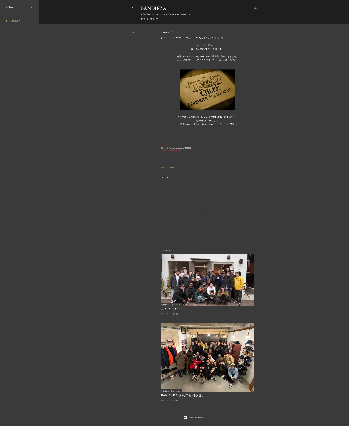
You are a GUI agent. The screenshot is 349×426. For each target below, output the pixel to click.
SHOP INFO (152, 19)
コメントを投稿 (172, 314)
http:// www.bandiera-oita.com (170, 150)
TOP (143, 19)
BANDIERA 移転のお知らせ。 (183, 395)
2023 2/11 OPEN (172, 309)
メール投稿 (170, 167)
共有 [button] (133, 32)
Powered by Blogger (196, 417)
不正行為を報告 (13, 21)
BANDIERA (153, 8)
